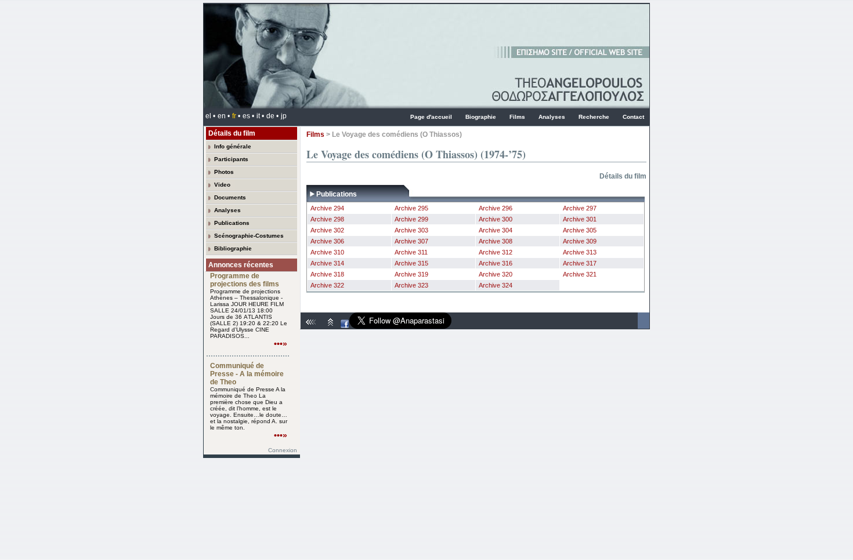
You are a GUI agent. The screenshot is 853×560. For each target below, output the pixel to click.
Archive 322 (327, 285)
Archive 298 (327, 219)
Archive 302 (327, 230)
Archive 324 (495, 285)
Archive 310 (327, 252)
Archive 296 (495, 208)
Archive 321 (580, 274)
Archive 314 (327, 263)
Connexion (282, 450)
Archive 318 (327, 274)
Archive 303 (411, 230)
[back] (312, 326)
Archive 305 (580, 230)
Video (222, 184)
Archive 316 (495, 263)
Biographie (480, 117)
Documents (230, 197)
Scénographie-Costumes (249, 235)
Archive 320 (495, 274)
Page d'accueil (431, 117)
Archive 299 (411, 219)
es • (248, 116)
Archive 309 (580, 241)
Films (517, 117)
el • (210, 116)
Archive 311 (411, 252)
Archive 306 (327, 241)
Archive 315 (411, 263)
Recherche (594, 117)
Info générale (232, 146)
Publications (232, 223)
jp (284, 116)
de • (272, 116)
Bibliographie (233, 248)
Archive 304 (495, 230)
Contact (633, 117)
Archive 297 (580, 208)
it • (260, 116)
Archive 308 (495, 241)
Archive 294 (327, 208)
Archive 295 (411, 208)
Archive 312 (495, 252)
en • (224, 116)
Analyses (551, 117)
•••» (280, 343)
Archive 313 (580, 252)
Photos (224, 172)
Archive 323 (411, 285)
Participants (231, 159)
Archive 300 (495, 219)
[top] (330, 326)
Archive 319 (411, 274)
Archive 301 (580, 219)
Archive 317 (580, 263)
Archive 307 (411, 241)
